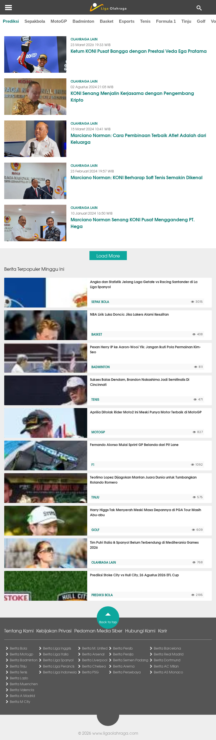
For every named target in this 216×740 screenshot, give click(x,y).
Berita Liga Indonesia (59, 672)
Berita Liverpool (94, 659)
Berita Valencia (22, 689)
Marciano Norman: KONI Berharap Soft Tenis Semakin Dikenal (136, 177)
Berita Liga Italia (55, 654)
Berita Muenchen (24, 683)
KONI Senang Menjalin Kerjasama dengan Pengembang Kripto (132, 96)
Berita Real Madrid (168, 654)
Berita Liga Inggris (57, 648)
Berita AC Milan (166, 666)
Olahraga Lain (84, 39)
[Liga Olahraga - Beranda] (108, 7)
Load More (108, 255)
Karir (162, 630)
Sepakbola (34, 21)
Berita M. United (94, 648)
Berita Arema (123, 666)
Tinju (186, 21)
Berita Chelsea (94, 666)
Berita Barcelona (167, 648)
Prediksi (11, 21)
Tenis (145, 21)
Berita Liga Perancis (59, 666)
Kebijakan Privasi (53, 630)
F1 (92, 464)
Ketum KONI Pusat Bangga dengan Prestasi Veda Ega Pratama (139, 50)
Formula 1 (166, 21)
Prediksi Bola (102, 594)
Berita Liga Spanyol (58, 659)
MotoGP (59, 21)
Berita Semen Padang (130, 659)
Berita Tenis (18, 672)
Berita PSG (90, 672)
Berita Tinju (18, 666)
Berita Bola (18, 648)
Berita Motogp (21, 654)
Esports (126, 21)
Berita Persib (123, 648)
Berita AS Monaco (168, 672)
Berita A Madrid (22, 695)
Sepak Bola (100, 301)
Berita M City (20, 701)
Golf (201, 21)
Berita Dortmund (167, 659)
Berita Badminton (23, 659)
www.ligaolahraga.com (115, 733)
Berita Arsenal (93, 654)
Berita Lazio (19, 677)
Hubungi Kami (140, 630)
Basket (106, 21)
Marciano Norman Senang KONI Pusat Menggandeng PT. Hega (133, 222)
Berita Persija (123, 654)
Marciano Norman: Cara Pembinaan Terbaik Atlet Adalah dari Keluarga (138, 138)
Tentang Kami (18, 630)
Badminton (83, 21)
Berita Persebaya (127, 672)
